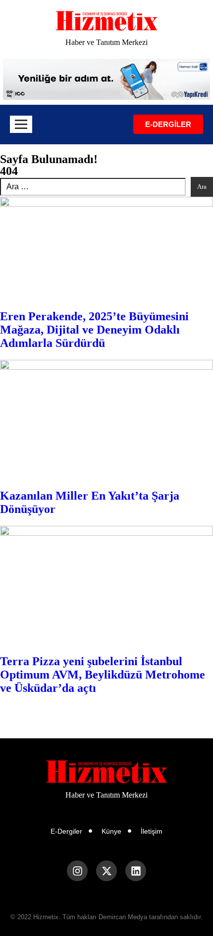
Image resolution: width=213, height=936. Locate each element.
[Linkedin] (135, 870)
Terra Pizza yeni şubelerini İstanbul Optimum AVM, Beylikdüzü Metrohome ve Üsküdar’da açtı (102, 674)
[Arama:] (93, 187)
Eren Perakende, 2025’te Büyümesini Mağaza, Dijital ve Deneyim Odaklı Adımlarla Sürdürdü (94, 329)
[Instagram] (77, 870)
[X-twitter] (106, 870)
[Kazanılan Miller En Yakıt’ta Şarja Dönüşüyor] (106, 419)
